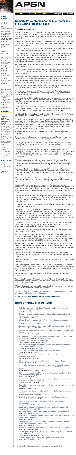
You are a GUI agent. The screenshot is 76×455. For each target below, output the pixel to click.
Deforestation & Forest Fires (49, 296)
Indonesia (33, 14)
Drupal (3, 173)
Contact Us (6, 151)
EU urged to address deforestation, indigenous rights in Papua (42, 361)
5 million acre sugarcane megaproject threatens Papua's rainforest (44, 397)
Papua (56, 14)
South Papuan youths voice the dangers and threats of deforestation (45, 427)
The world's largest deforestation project (34, 340)
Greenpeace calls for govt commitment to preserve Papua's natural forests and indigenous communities (44, 422)
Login (5, 157)
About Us (22, 446)
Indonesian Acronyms (49, 446)
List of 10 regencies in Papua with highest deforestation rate (41, 438)
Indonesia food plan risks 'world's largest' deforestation (40, 351)
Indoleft (4, 23)
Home (21, 14)
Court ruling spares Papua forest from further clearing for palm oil (43, 407)
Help (60, 446)
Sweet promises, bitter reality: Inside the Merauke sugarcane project (44, 326)
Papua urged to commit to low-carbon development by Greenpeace (44, 411)
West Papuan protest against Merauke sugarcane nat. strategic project (45, 336)
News (23, 296)
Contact (31, 446)
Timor (68, 14)
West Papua (32, 296)
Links (4, 164)
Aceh (45, 14)
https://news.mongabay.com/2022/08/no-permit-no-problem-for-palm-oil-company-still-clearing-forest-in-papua (43, 292)
